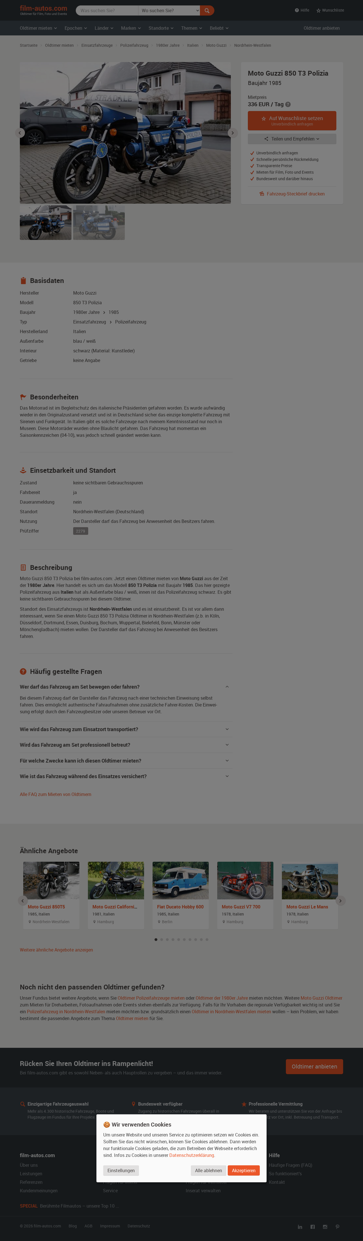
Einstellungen (121, 1170)
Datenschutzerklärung (191, 1155)
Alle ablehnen (208, 1170)
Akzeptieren (244, 1170)
